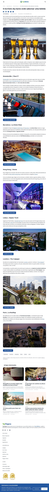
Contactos (4, 464)
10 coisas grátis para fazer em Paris (12, 409)
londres (25, 354)
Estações (4, 440)
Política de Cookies (24, 490)
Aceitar (44, 488)
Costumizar (36, 488)
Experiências (9, 6)
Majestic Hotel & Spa (18, 128)
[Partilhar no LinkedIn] (6, 11)
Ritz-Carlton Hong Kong (15, 174)
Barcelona (26, 128)
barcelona (11, 354)
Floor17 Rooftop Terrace (14, 81)
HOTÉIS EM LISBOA (8, 254)
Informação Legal (6, 466)
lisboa (21, 354)
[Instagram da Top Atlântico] (7, 430)
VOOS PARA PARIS (8, 350)
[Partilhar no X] (8, 11)
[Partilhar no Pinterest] (10, 11)
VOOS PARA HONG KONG (9, 212)
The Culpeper (41, 262)
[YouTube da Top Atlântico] (9, 430)
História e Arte (5, 454)
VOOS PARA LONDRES (8, 307)
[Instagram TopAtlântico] (13, 11)
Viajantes (4, 437)
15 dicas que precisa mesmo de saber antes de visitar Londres (34, 409)
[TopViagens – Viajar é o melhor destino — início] (24, 424)
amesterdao (6, 354)
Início (4, 6)
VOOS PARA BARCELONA (9, 164)
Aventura (4, 456)
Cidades (4, 406)
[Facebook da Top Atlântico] (5, 430)
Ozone (36, 174)
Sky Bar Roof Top (19, 221)
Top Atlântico (6, 13)
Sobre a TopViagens (6, 468)
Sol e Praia (5, 450)
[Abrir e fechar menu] (3, 1)
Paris (43, 319)
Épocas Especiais (6, 435)
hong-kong (16, 354)
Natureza (4, 452)
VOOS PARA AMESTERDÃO (9, 119)
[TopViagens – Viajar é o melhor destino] (24, 2)
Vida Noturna (15, 6)
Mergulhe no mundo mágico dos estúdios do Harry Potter (12, 384)
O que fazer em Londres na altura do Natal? (35, 384)
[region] (24, 488)
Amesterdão (6, 79)
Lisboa (11, 222)
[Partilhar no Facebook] (3, 11)
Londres (26, 262)
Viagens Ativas (5, 458)
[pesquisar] (45, 2)
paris (29, 354)
